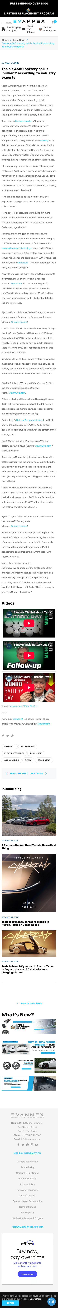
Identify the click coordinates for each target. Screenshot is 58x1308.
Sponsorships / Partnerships (27, 1201)
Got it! (10, 1303)
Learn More (35, 1299)
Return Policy (27, 1167)
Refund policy (27, 1212)
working (44, 140)
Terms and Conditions (27, 1190)
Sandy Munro (11, 760)
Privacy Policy (27, 1184)
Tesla (28, 760)
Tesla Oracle (43, 723)
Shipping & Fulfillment (27, 1173)
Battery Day (27, 746)
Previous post (19, 773)
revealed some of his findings (16, 248)
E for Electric (30, 706)
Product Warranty (27, 1178)
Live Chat (51, 1301)
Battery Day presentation (29, 420)
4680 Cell (9, 746)
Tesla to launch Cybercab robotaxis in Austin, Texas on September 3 (25, 923)
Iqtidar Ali (18, 719)
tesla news (44, 760)
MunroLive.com (19, 322)
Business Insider (23, 121)
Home (5, 40)
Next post (37, 773)
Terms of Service (27, 1207)
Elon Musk (36, 753)
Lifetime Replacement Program (27, 1218)
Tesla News (19, 40)
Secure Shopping (27, 1195)
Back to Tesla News (31, 1003)
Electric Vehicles (14, 753)
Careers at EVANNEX (27, 1161)
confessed (22, 262)
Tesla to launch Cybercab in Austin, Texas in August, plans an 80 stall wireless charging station (28, 969)
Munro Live (16, 283)
